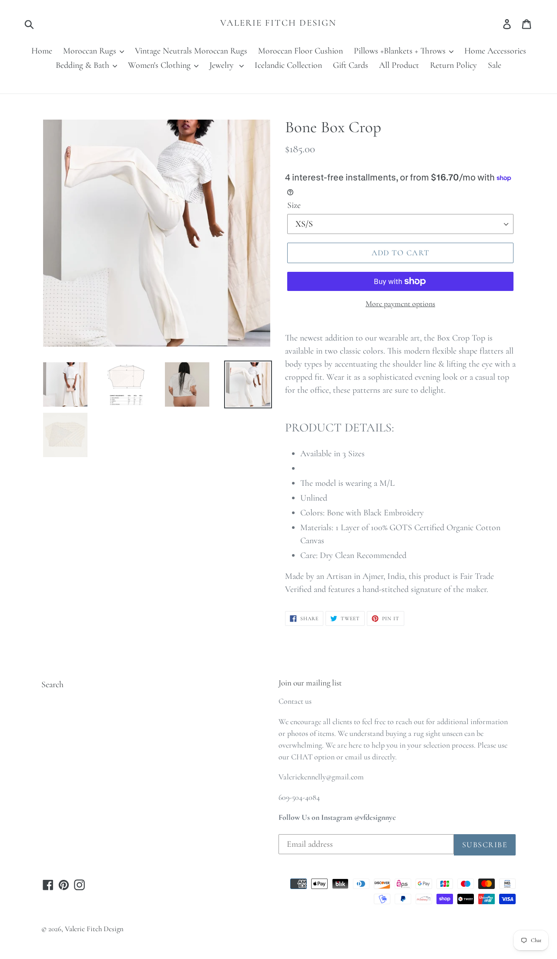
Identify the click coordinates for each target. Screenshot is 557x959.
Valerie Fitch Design (278, 22)
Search (52, 684)
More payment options (400, 303)
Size (294, 205)
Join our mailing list (310, 683)
